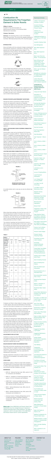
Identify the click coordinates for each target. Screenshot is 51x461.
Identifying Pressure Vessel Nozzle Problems (40, 154)
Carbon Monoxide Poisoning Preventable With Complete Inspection (40, 80)
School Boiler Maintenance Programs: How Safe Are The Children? (40, 293)
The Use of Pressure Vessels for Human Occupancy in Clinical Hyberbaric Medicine (39, 378)
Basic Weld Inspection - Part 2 (39, 52)
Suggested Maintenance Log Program (39, 334)
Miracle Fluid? (37, 206)
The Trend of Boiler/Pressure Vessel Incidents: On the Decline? (40, 372)
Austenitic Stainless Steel (40, 42)
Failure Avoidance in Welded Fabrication (39, 119)
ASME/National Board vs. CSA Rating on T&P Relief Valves (40, 38)
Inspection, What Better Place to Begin (39, 164)
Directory (39, 440)
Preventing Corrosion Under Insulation (39, 239)
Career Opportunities (31, 448)
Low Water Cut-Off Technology (38, 184)
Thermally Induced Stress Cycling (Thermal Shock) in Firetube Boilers (40, 385)
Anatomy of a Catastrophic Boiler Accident (38, 32)
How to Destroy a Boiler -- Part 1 (40, 142)
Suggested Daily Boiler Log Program (39, 329)
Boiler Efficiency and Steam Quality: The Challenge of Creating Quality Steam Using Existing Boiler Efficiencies (40, 63)
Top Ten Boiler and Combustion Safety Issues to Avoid (40, 390)
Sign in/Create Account (46, 4)
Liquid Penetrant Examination (38, 175)
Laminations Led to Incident (38, 168)
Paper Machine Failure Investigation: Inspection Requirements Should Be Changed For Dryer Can (40, 216)
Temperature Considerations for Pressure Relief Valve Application (39, 349)
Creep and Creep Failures (40, 91)
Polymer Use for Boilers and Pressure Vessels (39, 228)
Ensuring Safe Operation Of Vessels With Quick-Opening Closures (40, 105)
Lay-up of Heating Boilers (40, 172)
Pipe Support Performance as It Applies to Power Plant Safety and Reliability (40, 223)
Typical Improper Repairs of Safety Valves (40, 395)
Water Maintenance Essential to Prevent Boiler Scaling (40, 406)
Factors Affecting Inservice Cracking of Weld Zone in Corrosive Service (40, 114)
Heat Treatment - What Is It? (40, 137)
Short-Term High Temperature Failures (39, 304)
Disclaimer (17, 443)
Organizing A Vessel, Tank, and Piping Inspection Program (40, 210)
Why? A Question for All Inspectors (39, 429)
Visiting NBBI (7, 448)
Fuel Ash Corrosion (38, 127)
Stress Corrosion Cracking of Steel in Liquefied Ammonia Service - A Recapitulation (40, 324)
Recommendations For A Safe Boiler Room (40, 271)
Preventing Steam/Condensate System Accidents (38, 244)
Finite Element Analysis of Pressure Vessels (40, 123)
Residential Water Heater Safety (40, 288)
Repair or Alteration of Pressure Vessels (39, 284)
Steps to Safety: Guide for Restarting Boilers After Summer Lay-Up (40, 318)
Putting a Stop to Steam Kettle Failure (39, 256)
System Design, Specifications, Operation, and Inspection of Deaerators (40, 340)
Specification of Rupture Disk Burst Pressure (40, 308)
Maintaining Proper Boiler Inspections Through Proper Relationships (40, 197)
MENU (12, 9)
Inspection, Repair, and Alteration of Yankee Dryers (39, 159)
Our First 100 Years (8, 447)
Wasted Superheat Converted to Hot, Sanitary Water (38, 400)
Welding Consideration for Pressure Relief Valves (40, 415)
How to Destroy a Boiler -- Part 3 (40, 150)
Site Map (28, 450)
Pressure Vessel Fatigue (39, 231)
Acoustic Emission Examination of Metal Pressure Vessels (39, 26)
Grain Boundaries (38, 134)
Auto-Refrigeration (38, 44)
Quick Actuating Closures (40, 259)
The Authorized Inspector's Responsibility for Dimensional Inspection (40, 356)
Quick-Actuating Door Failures (39, 263)
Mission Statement (8, 445)
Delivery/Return (18, 441)
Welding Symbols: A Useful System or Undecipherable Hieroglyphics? (40, 420)
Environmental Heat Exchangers (38, 109)
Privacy (17, 445)
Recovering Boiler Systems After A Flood (40, 276)
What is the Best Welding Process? (40, 425)
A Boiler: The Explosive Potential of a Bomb (39, 21)
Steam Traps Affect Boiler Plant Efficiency (40, 312)
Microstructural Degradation (37, 202)
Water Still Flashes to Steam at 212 (39, 411)
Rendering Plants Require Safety (40, 280)
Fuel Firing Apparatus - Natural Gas (39, 130)
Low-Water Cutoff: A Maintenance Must (39, 188)
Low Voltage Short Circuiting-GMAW (38, 180)
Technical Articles (39, 18)
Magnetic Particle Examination (38, 192)
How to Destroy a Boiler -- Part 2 (40, 146)
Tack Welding (37, 344)
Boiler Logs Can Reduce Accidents (39, 69)
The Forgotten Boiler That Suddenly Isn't (40, 366)
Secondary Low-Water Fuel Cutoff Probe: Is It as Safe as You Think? (40, 299)
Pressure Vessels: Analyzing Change (38, 235)
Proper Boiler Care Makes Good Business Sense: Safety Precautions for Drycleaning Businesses (40, 250)
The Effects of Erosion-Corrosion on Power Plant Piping (40, 362)
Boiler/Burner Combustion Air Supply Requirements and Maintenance (40, 75)
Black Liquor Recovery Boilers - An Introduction (40, 56)
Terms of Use (18, 444)
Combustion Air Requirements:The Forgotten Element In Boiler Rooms (39, 87)
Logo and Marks (19, 440)
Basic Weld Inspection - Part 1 (39, 48)
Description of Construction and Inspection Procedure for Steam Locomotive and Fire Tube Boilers (40, 97)
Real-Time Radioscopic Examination (39, 267)
